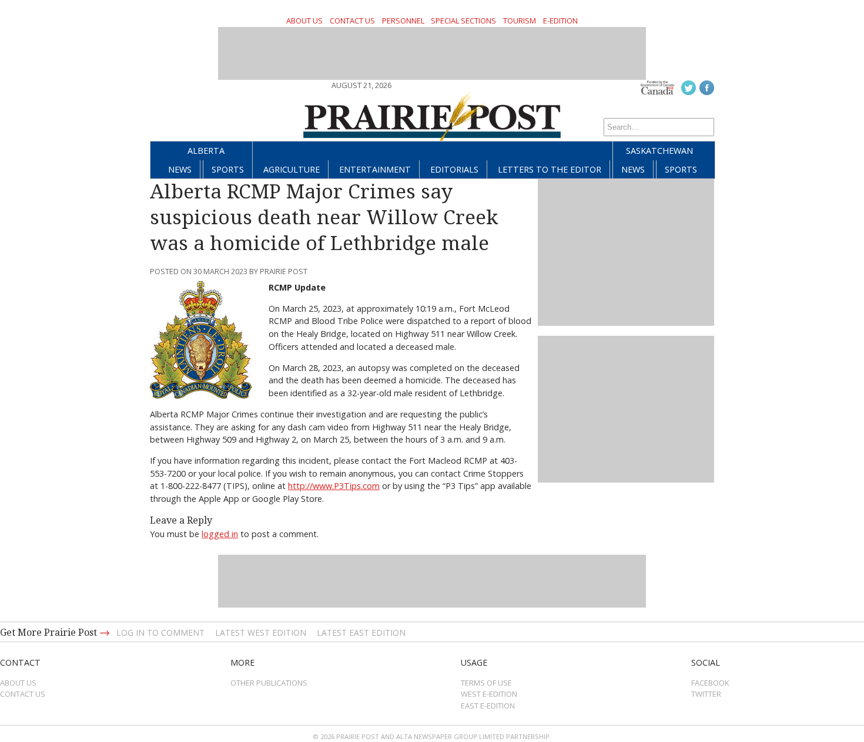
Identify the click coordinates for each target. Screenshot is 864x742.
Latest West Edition (260, 632)
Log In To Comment (160, 632)
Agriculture (291, 169)
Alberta (206, 150)
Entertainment (375, 169)
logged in (220, 533)
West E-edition (489, 694)
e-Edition (560, 20)
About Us (304, 20)
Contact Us (352, 20)
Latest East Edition (361, 632)
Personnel (403, 20)
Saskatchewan (659, 150)
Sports (228, 169)
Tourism (519, 20)
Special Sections (463, 20)
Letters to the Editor (549, 169)
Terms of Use (486, 682)
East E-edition (488, 705)
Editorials (454, 169)
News (180, 169)
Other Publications (268, 682)
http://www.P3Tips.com (334, 485)
